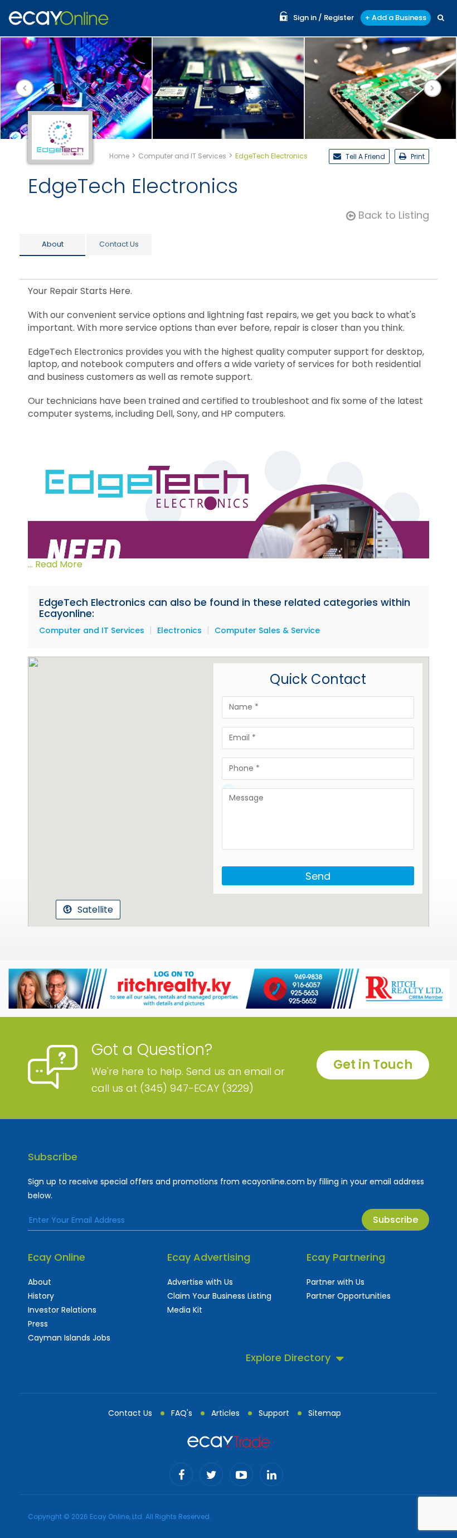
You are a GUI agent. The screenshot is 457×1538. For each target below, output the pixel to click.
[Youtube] (241, 1474)
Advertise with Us (200, 1282)
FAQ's (181, 1413)
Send (317, 876)
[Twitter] (211, 1474)
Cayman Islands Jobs (69, 1337)
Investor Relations (62, 1309)
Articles (225, 1413)
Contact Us (130, 1413)
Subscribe (395, 1219)
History (41, 1295)
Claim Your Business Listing (219, 1295)
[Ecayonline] (58, 18)
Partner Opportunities (349, 1295)
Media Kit (184, 1309)
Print (417, 156)
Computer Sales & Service (267, 630)
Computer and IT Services (91, 630)
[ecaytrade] (228, 1441)
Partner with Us (335, 1282)
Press (38, 1323)
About (39, 1282)
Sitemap (324, 1413)
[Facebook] (181, 1474)
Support (274, 1413)
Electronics (179, 630)
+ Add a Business (395, 17)
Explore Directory (288, 1358)
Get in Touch (372, 1064)
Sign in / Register (323, 17)
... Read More (55, 564)
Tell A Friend (364, 156)
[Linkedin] (271, 1474)
